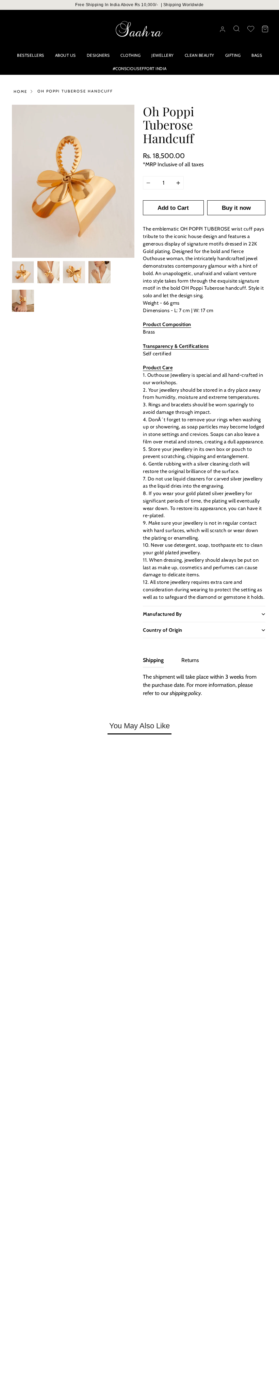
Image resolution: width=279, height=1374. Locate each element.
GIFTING (233, 55)
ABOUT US (65, 55)
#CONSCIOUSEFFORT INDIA (140, 68)
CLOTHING (130, 55)
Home (20, 91)
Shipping (153, 660)
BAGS (256, 55)
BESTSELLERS (30, 55)
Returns (190, 660)
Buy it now (236, 208)
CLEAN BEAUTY (199, 55)
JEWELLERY (162, 55)
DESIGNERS (98, 55)
